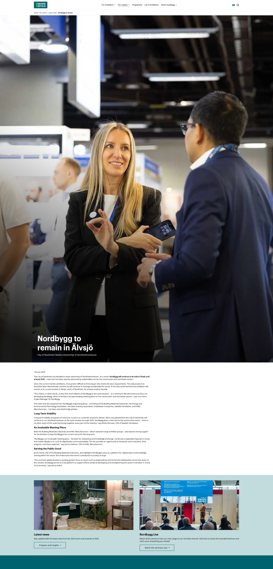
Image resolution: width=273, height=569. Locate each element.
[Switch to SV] (233, 5)
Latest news (52, 13)
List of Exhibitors (151, 5)
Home (36, 13)
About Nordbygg (168, 5)
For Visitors (123, 5)
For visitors (43, 13)
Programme (137, 5)
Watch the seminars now (156, 547)
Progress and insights (49, 545)
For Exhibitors (107, 5)
